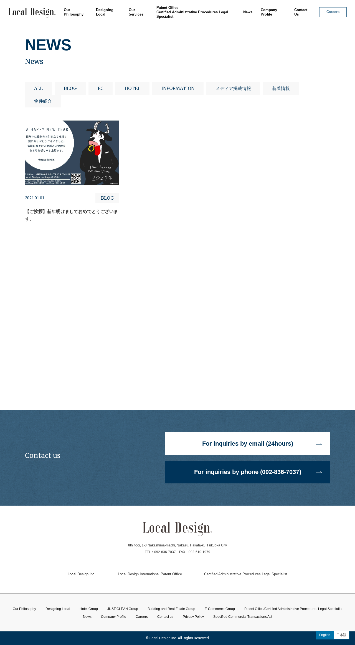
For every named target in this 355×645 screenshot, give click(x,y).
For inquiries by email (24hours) (247, 443)
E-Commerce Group (140, 48)
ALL (38, 88)
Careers (332, 12)
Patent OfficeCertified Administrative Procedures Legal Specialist (192, 12)
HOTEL (132, 88)
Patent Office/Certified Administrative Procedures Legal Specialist (293, 609)
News (247, 12)
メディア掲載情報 (233, 88)
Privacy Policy (193, 617)
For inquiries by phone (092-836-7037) (247, 471)
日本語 (341, 635)
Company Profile (269, 12)
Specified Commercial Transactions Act (242, 617)
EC (100, 88)
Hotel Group (133, 28)
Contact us (165, 617)
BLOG (70, 88)
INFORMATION (177, 88)
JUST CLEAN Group (140, 34)
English (324, 635)
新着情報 (281, 88)
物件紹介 (43, 101)
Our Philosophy (73, 12)
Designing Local (104, 12)
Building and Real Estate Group (150, 41)
